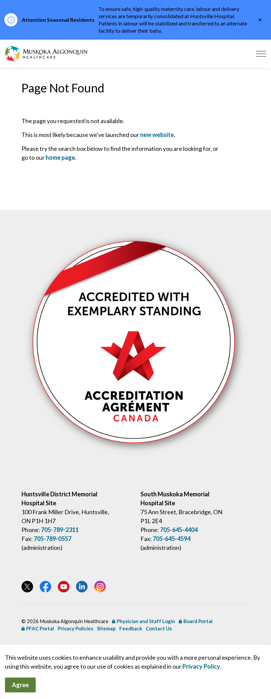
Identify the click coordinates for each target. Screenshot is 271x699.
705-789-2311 (60, 529)
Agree (20, 684)
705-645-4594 (171, 538)
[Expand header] (261, 54)
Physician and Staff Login (146, 621)
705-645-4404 (179, 529)
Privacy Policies (75, 628)
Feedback (130, 628)
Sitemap (106, 628)
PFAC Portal (40, 628)
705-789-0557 (52, 538)
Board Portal (198, 621)
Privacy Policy (201, 666)
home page (60, 157)
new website (157, 134)
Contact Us (159, 628)
